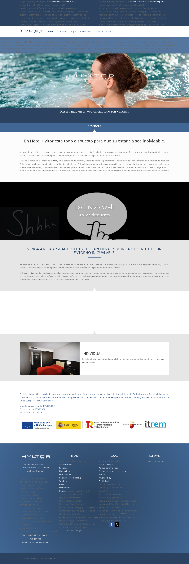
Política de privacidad (109, 468)
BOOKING (70, 1)
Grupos (73, 31)
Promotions (64, 487)
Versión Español (157, 1)
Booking (77, 477)
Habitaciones (65, 471)
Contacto (98, 31)
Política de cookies (107, 471)
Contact (62, 491)
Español (70, 530)
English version (137, 1)
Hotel (50, 31)
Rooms (62, 484)
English (79, 530)
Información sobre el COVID (47, 314)
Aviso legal (108, 464)
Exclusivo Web (94, 206)
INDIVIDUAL (92, 353)
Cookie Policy (105, 481)
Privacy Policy (105, 477)
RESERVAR (94, 126)
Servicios (63, 31)
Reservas (110, 31)
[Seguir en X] (117, 524)
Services (63, 481)
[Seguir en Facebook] (111, 524)
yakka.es (52, 558)
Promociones (85, 31)
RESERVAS (55, 1)
